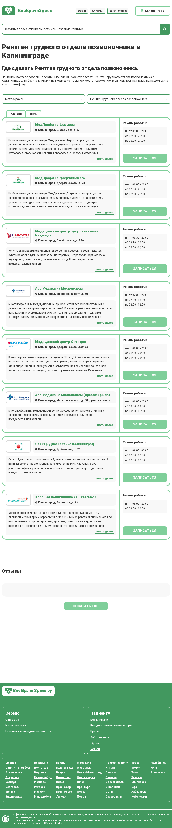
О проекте (12, 719)
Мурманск (84, 767)
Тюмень (136, 777)
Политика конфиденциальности (28, 731)
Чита (154, 767)
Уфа (134, 787)
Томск (135, 767)
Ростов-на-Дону (117, 762)
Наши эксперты (16, 725)
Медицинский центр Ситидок (60, 342)
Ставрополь (114, 796)
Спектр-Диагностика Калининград (64, 444)
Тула (134, 772)
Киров (60, 782)
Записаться (144, 158)
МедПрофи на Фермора (55, 125)
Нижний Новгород (89, 772)
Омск (80, 782)
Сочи (109, 791)
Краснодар (63, 787)
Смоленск (113, 787)
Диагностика (118, 10)
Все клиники (99, 719)
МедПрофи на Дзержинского (60, 178)
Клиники (97, 10)
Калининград (64, 767)
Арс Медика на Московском (59, 288)
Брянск (10, 791)
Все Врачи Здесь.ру (32, 690)
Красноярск (64, 791)
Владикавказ (14, 796)
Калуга (60, 772)
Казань (60, 762)
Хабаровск (138, 791)
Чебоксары (139, 796)
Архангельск (13, 772)
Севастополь (115, 782)
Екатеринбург (43, 777)
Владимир (41, 762)
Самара (111, 772)
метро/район (14, 99)
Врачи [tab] (33, 113)
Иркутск (39, 791)
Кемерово (63, 777)
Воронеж (40, 772)
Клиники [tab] (16, 113)
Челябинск (158, 762)
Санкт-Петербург (17, 767)
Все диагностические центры (111, 725)
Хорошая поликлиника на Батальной (65, 497)
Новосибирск (86, 777)
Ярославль (158, 772)
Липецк (61, 796)
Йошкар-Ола (42, 796)
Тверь (135, 762)
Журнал (95, 743)
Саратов (111, 777)
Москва (10, 762)
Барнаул (10, 782)
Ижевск (39, 787)
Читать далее (104, 158)
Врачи (82, 10)
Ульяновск (138, 782)
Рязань (110, 767)
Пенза (81, 791)
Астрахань (12, 777)
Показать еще (86, 606)
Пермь (81, 796)
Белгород (12, 787)
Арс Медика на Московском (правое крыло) (72, 395)
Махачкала (84, 762)
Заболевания (99, 737)
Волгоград (41, 767)
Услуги (95, 749)
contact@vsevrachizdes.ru (51, 823)
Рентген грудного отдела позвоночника (118, 99)
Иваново (40, 782)
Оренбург (83, 787)
